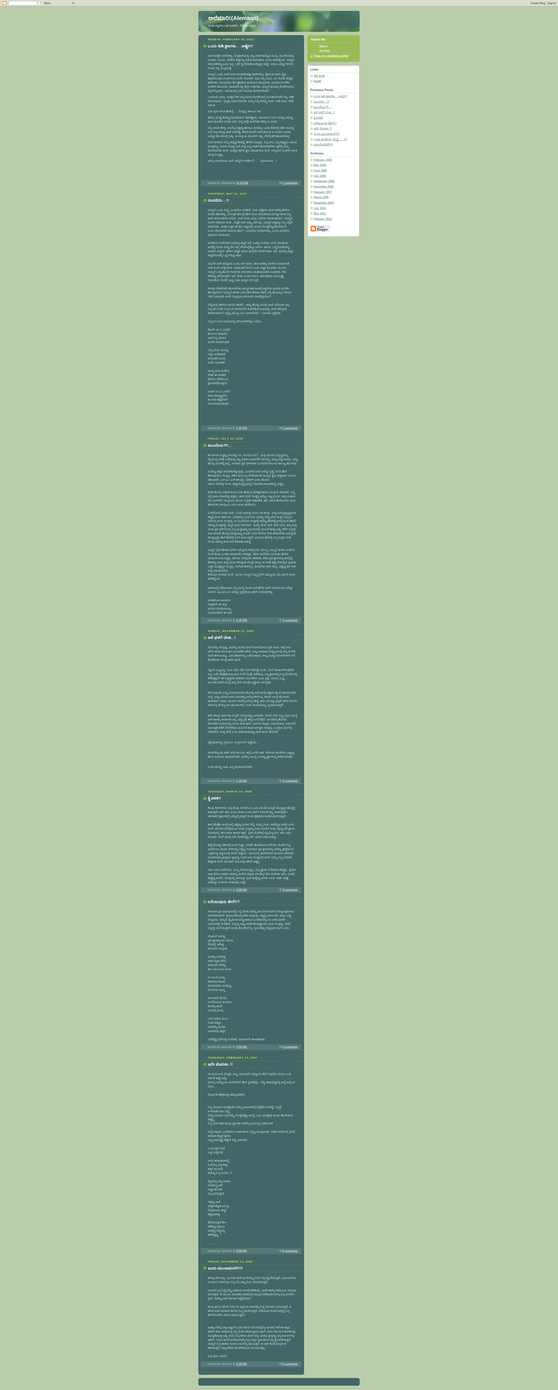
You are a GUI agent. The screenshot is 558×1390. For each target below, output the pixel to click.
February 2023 (323, 219)
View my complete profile (331, 56)
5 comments (290, 1364)
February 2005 (323, 159)
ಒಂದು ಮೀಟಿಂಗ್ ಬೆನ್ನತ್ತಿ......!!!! (330, 139)
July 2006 (320, 176)
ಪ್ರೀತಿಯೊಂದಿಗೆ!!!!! (323, 144)
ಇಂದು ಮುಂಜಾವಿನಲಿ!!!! (326, 134)
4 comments (290, 780)
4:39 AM (241, 1251)
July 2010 (320, 208)
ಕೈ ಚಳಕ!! (318, 117)
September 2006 (324, 181)
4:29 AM (241, 1364)
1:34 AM (241, 780)
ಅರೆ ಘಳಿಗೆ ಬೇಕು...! (324, 112)
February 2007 (323, 192)
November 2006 (323, 186)
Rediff (317, 81)
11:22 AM (242, 183)
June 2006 (320, 170)
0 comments (290, 1047)
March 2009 (321, 197)
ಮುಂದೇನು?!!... (322, 107)
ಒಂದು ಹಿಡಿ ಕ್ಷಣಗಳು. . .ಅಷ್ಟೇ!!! (330, 96)
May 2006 (320, 165)
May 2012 (320, 213)
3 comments (290, 620)
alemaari (324, 50)
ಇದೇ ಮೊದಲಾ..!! (323, 128)
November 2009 (323, 202)
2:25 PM (241, 620)
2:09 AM (241, 889)
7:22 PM (241, 428)
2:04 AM (241, 1047)
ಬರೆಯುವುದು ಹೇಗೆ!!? (325, 123)
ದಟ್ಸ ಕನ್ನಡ (319, 75)
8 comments (290, 1251)
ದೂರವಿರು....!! (321, 101)
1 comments (290, 183)
